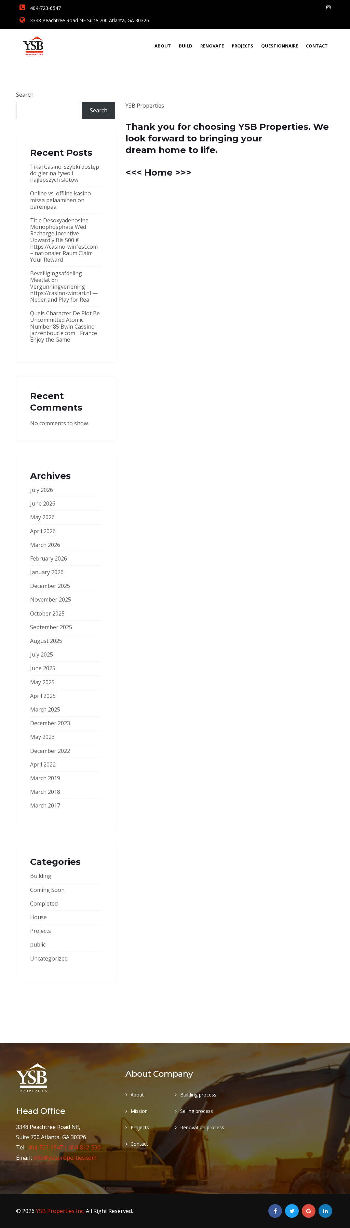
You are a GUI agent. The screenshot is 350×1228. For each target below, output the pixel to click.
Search (24, 94)
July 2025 (41, 654)
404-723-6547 (45, 8)
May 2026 (42, 517)
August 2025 (46, 641)
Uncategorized (49, 958)
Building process (198, 1094)
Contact (317, 46)
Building (40, 876)
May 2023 (42, 737)
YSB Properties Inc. (61, 1211)
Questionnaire (279, 46)
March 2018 (45, 792)
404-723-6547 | (48, 1147)
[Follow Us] (328, 7)
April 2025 (43, 696)
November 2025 (50, 599)
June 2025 (42, 668)
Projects (242, 46)
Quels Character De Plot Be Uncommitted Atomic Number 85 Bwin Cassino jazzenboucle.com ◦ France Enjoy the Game (65, 326)
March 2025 (45, 709)
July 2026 (41, 490)
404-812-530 (84, 1147)
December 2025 (50, 586)
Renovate (212, 46)
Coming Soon (47, 890)
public (37, 944)
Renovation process (202, 1127)
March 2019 (45, 778)
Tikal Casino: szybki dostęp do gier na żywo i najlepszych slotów (64, 173)
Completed (44, 903)
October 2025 (47, 613)
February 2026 (48, 558)
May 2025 (42, 682)
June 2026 (42, 503)
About (162, 46)
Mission (139, 1111)
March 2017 (45, 805)
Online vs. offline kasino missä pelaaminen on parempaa (60, 200)
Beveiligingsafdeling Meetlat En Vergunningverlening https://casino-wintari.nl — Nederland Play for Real (64, 286)
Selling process (196, 1111)
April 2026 (43, 531)
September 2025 (51, 627)
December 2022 (50, 751)
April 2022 (43, 764)
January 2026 (47, 572)
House (38, 917)
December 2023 (50, 723)
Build (185, 46)
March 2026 (45, 545)
